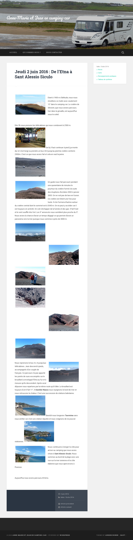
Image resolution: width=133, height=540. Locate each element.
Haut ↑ (123, 535)
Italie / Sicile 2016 (67, 497)
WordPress (65, 535)
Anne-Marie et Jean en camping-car (38, 17)
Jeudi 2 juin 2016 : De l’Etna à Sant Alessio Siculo (43, 74)
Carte (100, 73)
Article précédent (67, 504)
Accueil (13, 52)
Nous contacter (54, 52)
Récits (100, 70)
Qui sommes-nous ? (32, 52)
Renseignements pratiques (107, 76)
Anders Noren (111, 535)
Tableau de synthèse (105, 79)
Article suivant (66, 507)
